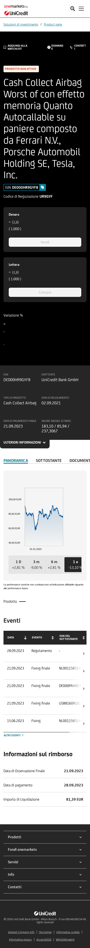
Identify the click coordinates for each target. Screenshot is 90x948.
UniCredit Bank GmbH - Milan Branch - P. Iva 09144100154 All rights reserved (50, 921)
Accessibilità (43, 939)
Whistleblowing (65, 939)
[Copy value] (42, 187)
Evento (37, 637)
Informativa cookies (68, 932)
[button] (18, 564)
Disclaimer (45, 932)
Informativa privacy (20, 939)
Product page (53, 24)
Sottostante (49, 460)
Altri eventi (12, 735)
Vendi (45, 242)
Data (10, 637)
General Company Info (21, 932)
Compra (45, 292)
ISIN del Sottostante (68, 637)
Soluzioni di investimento (20, 24)
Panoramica (15, 460)
